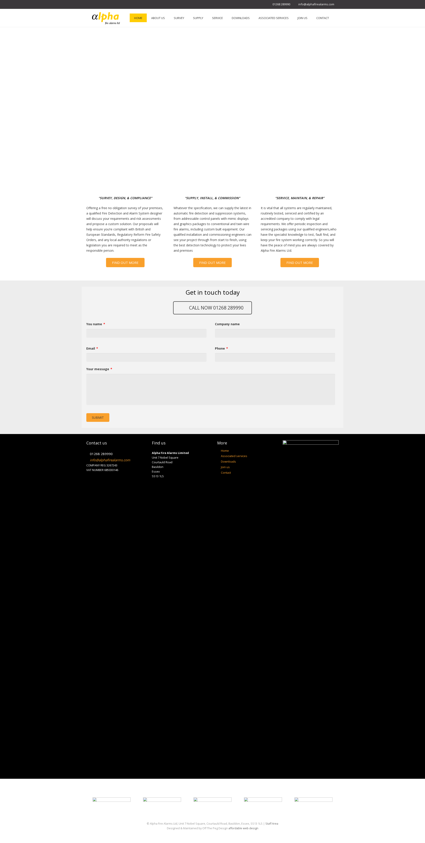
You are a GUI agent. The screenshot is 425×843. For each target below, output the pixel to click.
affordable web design (243, 828)
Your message (99, 369)
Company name (227, 324)
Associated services (234, 456)
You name (95, 324)
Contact (226, 473)
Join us (225, 467)
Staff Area (271, 823)
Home (225, 451)
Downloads (228, 461)
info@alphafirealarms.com (316, 4)
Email (92, 348)
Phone (221, 348)
